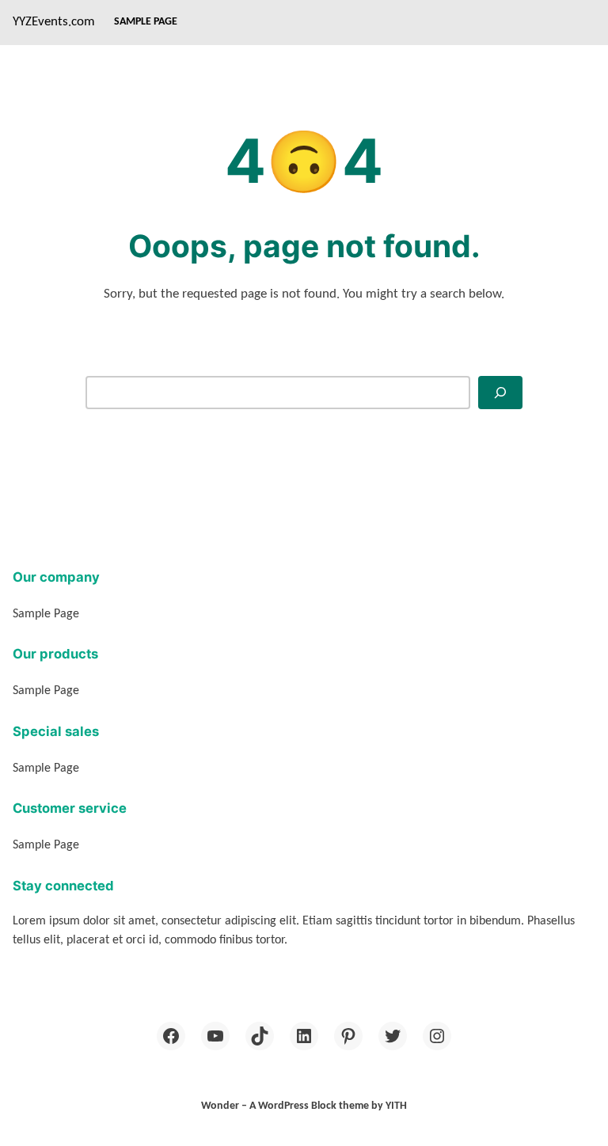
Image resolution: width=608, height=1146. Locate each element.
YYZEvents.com (54, 22)
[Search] (500, 392)
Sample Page (145, 22)
